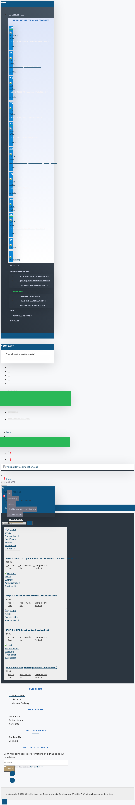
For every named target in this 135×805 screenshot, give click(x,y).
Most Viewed (16, 519)
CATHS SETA (11, 52)
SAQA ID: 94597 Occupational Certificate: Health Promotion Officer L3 (41, 558)
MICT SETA (11, 214)
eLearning (11, 252)
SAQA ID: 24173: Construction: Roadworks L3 (27, 630)
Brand (8, 479)
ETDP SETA (11, 174)
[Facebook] (12, 773)
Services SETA (11, 27)
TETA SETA (11, 103)
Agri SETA (11, 123)
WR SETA (11, 78)
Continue (10, 507)
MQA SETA (11, 199)
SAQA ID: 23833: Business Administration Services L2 (31, 596)
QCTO (11, 239)
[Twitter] (12, 780)
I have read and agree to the (24, 767)
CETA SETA (11, 148)
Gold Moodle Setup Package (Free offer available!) (31, 667)
